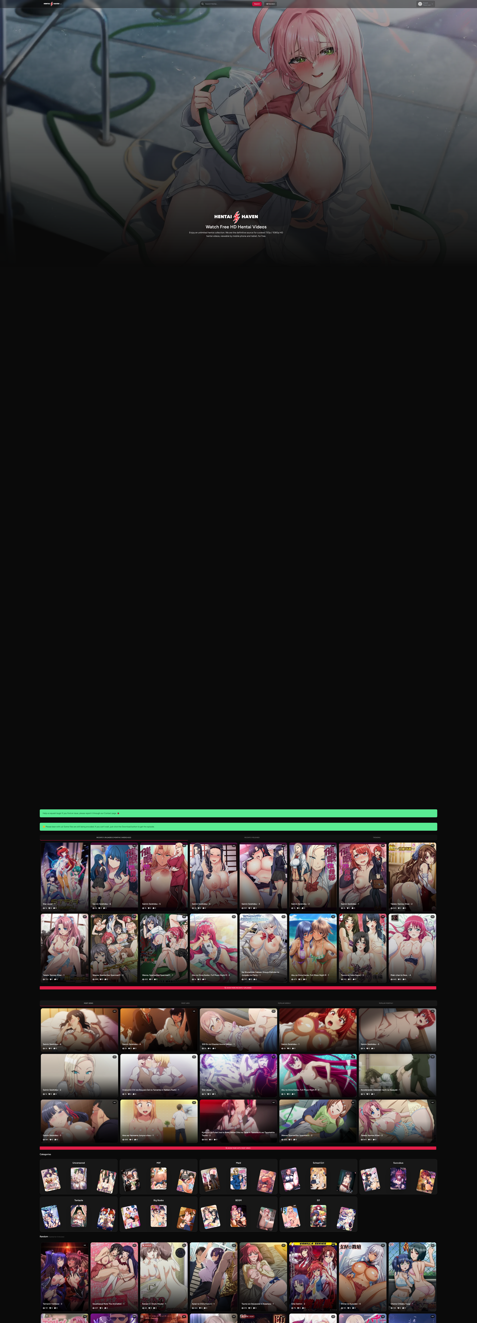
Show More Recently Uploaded (238, 988)
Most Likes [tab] (185, 1003)
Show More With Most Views (238, 1148)
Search (257, 4)
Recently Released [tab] (251, 837)
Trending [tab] (376, 837)
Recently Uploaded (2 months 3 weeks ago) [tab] (114, 837)
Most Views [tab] (88, 1003)
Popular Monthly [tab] (386, 1003)
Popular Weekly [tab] (284, 1003)
